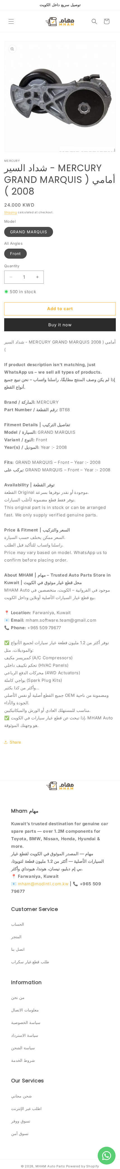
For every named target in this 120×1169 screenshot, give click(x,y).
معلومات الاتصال (25, 1010)
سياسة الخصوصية (25, 1022)
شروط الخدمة (23, 1060)
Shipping (10, 212)
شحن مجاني (21, 1096)
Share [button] (15, 742)
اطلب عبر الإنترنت (26, 1108)
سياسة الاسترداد (24, 1035)
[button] (11, 21)
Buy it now (60, 324)
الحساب (17, 924)
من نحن (18, 997)
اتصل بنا (18, 949)
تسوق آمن (19, 1133)
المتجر (16, 936)
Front (15, 253)
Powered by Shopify (82, 1166)
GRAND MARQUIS (28, 231)
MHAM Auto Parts (50, 1166)
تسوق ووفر (20, 1121)
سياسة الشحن (23, 1047)
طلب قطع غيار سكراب (30, 961)
